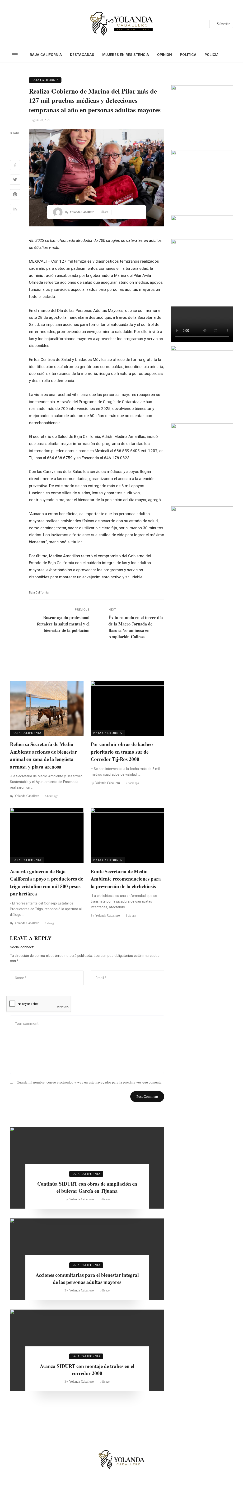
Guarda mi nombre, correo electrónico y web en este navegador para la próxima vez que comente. (89, 1082)
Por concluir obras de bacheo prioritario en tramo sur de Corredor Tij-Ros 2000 (122, 752)
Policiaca (214, 55)
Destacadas (82, 55)
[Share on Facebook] (15, 165)
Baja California (46, 55)
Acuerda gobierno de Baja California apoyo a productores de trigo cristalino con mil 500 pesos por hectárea (46, 882)
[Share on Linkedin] (15, 209)
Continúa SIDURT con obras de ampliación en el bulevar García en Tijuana (87, 1187)
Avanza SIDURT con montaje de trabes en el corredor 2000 (87, 1369)
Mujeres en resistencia (125, 55)
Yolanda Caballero (82, 212)
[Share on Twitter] (15, 180)
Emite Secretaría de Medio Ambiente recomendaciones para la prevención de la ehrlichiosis (126, 879)
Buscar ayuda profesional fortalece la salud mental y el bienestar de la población (63, 623)
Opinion (164, 55)
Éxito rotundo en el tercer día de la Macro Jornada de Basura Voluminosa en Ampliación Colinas (135, 627)
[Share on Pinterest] (15, 195)
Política (188, 55)
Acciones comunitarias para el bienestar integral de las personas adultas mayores (87, 1278)
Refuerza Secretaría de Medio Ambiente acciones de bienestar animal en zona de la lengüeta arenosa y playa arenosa (43, 755)
